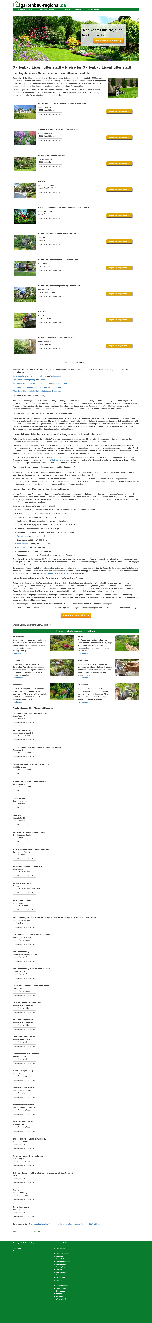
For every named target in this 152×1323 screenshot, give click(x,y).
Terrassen (33, 383)
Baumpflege (56, 387)
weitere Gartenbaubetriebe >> (76, 362)
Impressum (17, 1248)
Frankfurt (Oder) (87, 1224)
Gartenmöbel (43, 383)
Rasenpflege (42, 387)
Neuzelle (36, 1224)
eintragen (92, 9)
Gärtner (25, 383)
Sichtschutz (17, 379)
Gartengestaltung (19, 376)
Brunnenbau (56, 376)
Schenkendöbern (66, 1224)
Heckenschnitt (29, 391)
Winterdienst (17, 391)
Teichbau (43, 376)
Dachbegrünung (29, 379)
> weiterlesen (18, 653)
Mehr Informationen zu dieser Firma (50, 114)
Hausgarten (17, 383)
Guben (77, 1224)
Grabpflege (56, 391)
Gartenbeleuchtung (59, 383)
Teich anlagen (22, 543)
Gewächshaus (32, 376)
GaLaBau (43, 379)
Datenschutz (17, 1251)
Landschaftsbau (19, 387)
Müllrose (97, 1224)
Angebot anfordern (73, 9)
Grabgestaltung (41, 391)
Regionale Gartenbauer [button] (49, 9)
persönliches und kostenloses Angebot (55, 573)
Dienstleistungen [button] (25, 9)
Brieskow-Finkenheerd (50, 1224)
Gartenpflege (31, 387)
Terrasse (59, 1296)
